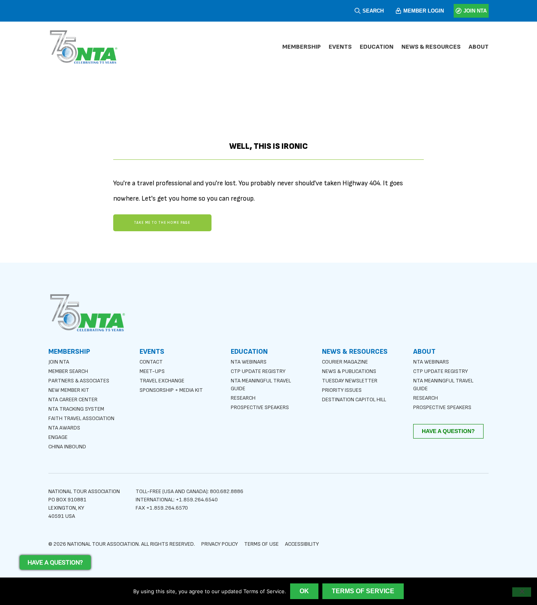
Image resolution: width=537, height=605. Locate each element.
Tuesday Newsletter (349, 380)
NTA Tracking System (76, 409)
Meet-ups (152, 371)
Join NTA (58, 361)
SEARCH (373, 11)
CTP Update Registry (258, 371)
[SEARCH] (357, 11)
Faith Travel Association (81, 418)
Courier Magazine (345, 361)
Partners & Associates (78, 380)
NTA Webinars (249, 361)
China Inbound (67, 446)
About (479, 47)
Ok (304, 591)
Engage (58, 437)
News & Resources (431, 47)
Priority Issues (342, 390)
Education (377, 47)
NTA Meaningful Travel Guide (261, 384)
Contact (151, 361)
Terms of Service (363, 591)
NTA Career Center (72, 399)
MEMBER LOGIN (423, 11)
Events (340, 47)
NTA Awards (64, 427)
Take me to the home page (162, 223)
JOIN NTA (475, 11)
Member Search (68, 371)
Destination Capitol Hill (354, 399)
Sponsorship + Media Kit (171, 390)
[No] (521, 592)
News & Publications (349, 371)
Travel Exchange (162, 380)
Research (243, 398)
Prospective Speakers (260, 407)
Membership (301, 47)
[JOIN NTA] (459, 11)
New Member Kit (68, 390)
